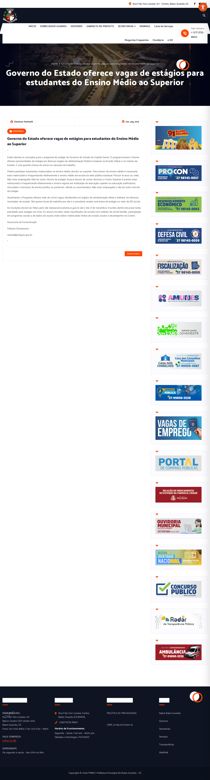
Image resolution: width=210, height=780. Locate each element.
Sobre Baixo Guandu (170, 713)
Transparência (166, 745)
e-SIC (170, 40)
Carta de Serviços (163, 26)
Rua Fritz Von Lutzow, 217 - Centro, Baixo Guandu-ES (160, 3)
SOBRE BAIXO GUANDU (53, 26)
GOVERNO (76, 26)
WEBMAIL (145, 26)
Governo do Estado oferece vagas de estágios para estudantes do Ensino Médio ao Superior (110, 64)
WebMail (163, 753)
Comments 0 (133, 254)
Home (54, 64)
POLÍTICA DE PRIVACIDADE (122, 713)
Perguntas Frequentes (137, 40)
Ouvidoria (158, 40)
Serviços (163, 737)
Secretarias (164, 729)
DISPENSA (18, 131)
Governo (163, 721)
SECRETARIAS (125, 26)
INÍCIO (32, 26)
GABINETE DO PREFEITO (100, 26)
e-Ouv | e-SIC (9, 741)
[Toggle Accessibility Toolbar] (203, 7)
